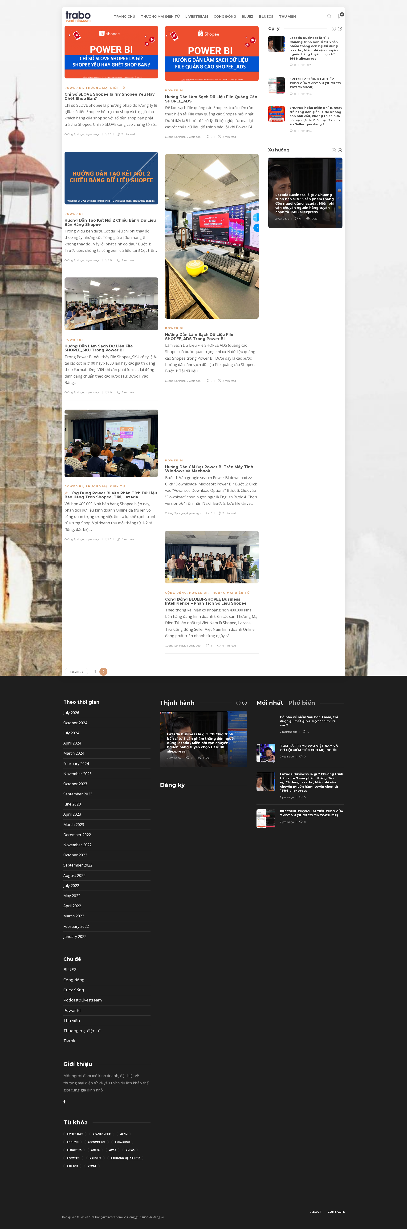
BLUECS (266, 16)
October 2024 (75, 722)
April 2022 (72, 905)
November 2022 (77, 844)
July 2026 (71, 712)
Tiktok (69, 1041)
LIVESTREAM (196, 16)
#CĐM (123, 1134)
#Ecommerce (96, 1142)
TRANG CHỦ (124, 16)
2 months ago (288, 731)
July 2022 (71, 885)
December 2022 (77, 834)
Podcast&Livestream (82, 1000)
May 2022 (71, 895)
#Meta (95, 1150)
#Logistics (74, 1150)
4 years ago (93, 134)
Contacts (336, 1211)
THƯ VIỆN (287, 16)
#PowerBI (73, 1158)
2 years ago (282, 218)
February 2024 (76, 763)
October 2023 (75, 783)
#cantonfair (102, 1134)
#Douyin (72, 1142)
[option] (305, 84)
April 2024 (72, 743)
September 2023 (77, 794)
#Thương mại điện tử (125, 1158)
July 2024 (71, 733)
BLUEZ (247, 16)
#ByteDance (75, 1134)
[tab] (269, 702)
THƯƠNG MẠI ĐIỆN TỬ (160, 16)
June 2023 (72, 804)
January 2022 (74, 936)
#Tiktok (72, 1166)
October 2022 (75, 855)
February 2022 (76, 926)
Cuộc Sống (73, 990)
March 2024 (73, 753)
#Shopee (95, 1158)
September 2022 (77, 865)
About (316, 1211)
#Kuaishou (122, 1142)
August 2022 (74, 875)
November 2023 (77, 773)
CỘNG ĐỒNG (225, 16)
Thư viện (71, 1020)
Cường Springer (75, 134)
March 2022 (73, 916)
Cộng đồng (176, 592)
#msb (112, 1150)
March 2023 (73, 824)
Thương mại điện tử (105, 88)
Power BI (74, 88)
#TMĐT (91, 1166)
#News (130, 1150)
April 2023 (72, 814)
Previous (76, 672)
